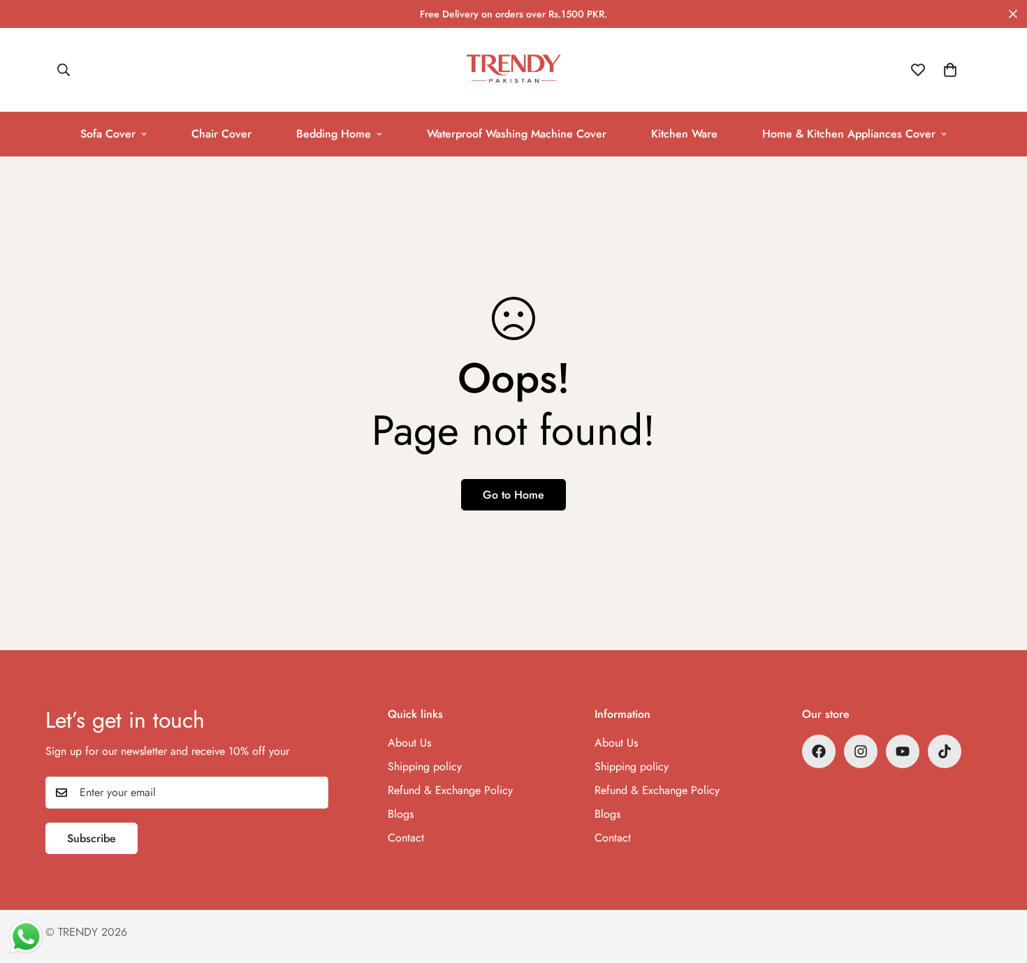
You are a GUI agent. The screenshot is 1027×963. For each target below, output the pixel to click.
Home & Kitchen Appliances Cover (848, 134)
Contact (406, 838)
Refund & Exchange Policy (450, 790)
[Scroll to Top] (1000, 887)
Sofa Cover (108, 134)
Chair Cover (221, 134)
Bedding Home (333, 134)
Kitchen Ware (684, 134)
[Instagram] (860, 751)
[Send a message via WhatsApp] (26, 937)
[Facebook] (819, 751)
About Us (409, 743)
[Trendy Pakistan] (514, 70)
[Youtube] (902, 751)
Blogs (401, 814)
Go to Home (513, 495)
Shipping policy (425, 766)
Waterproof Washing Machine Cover (516, 134)
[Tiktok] (944, 751)
